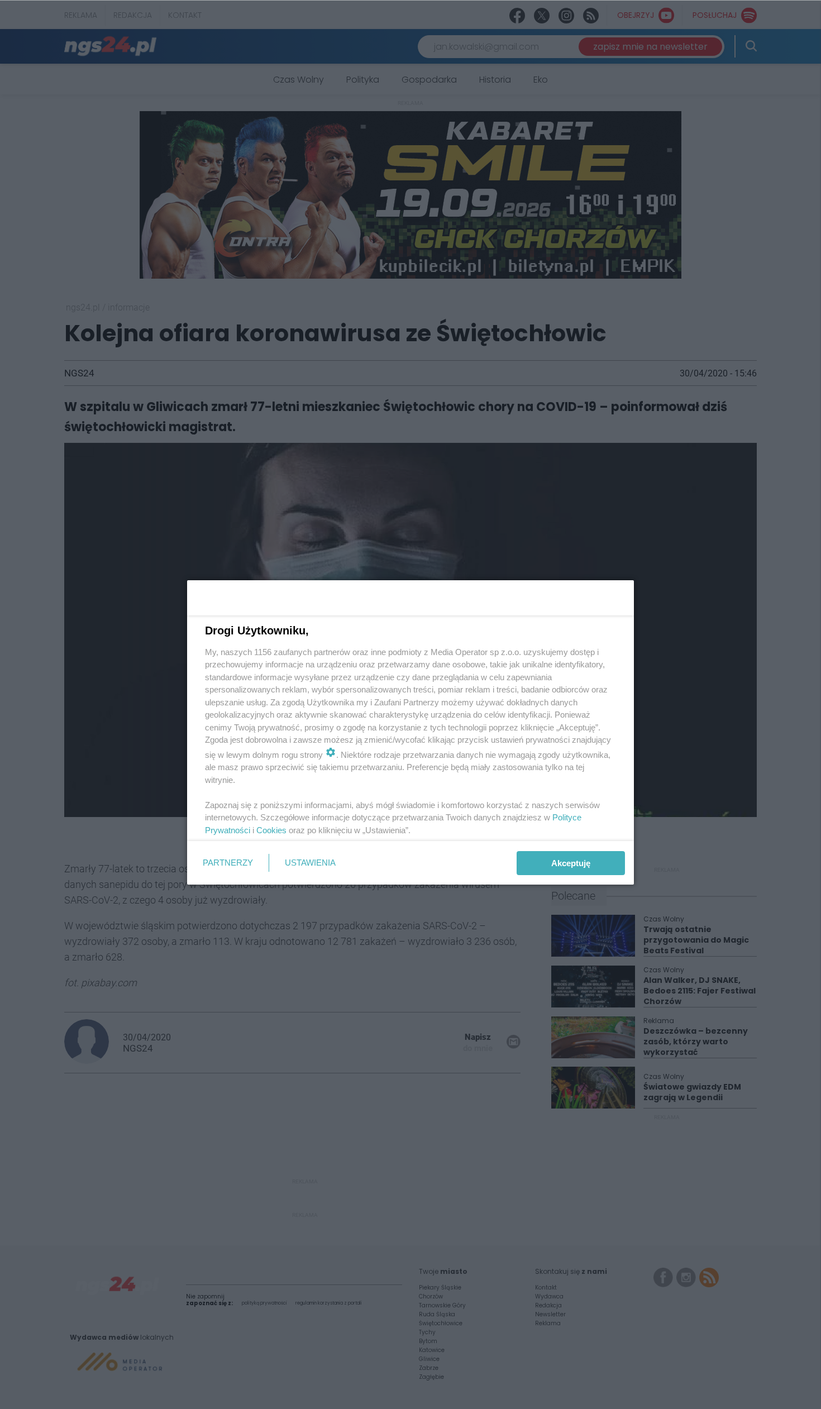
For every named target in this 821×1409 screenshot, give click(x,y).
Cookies (271, 830)
